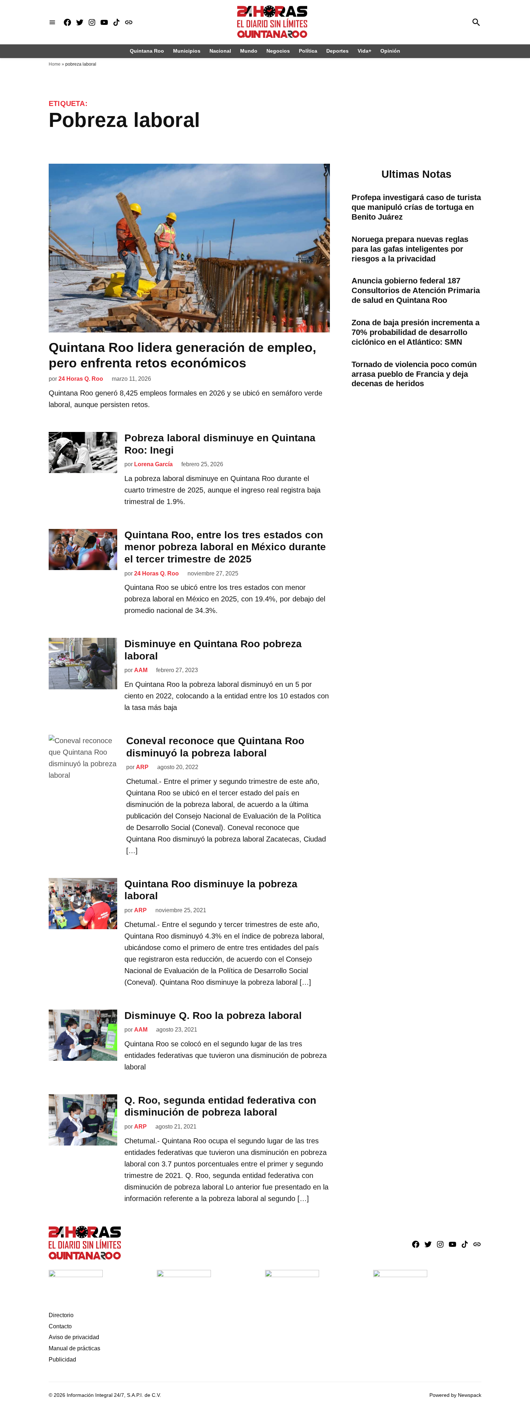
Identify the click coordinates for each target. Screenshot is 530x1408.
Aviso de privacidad (74, 1337)
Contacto (60, 1326)
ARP (142, 767)
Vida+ (364, 51)
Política (308, 51)
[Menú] (52, 22)
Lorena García (153, 464)
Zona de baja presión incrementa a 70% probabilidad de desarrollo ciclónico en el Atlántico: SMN (416, 332)
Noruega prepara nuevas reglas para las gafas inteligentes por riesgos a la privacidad (410, 249)
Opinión (390, 51)
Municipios (186, 51)
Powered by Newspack (455, 1395)
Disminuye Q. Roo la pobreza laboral (213, 1015)
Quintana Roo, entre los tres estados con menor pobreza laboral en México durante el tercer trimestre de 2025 (225, 547)
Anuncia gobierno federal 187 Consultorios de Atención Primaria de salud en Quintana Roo (416, 290)
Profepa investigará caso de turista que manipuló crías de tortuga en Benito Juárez (416, 207)
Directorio (61, 1315)
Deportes (337, 51)
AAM (140, 670)
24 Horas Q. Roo (80, 379)
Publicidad (62, 1359)
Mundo (248, 51)
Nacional (220, 51)
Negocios (278, 51)
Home (55, 64)
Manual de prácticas (74, 1348)
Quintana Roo (147, 51)
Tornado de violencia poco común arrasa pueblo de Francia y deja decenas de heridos (414, 374)
